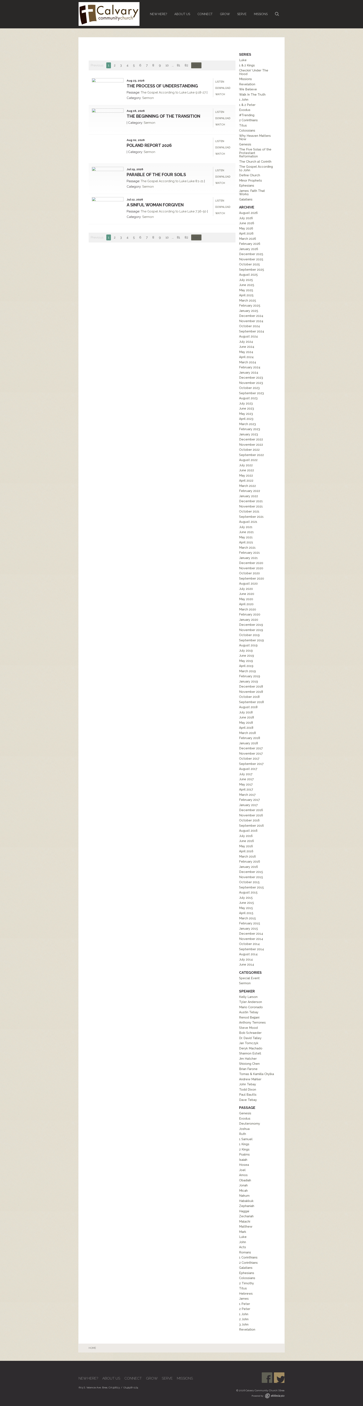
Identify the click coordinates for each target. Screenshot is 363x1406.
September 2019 (251, 640)
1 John (243, 99)
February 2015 (249, 923)
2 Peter (244, 1309)
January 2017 (248, 805)
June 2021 (246, 532)
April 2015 (246, 913)
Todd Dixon (247, 1089)
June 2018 (246, 717)
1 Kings (244, 1144)
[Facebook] (267, 1377)
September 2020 (251, 578)
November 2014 (251, 939)
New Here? (158, 14)
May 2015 (246, 908)
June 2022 (246, 470)
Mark (242, 1232)
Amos (243, 1175)
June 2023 (246, 408)
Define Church (249, 175)
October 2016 (249, 820)
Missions (261, 14)
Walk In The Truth (252, 94)
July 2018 (246, 712)
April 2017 (246, 789)
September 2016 (251, 826)
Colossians (247, 130)
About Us (182, 14)
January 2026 (248, 249)
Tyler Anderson (250, 1002)
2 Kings (244, 1149)
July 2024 (246, 342)
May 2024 (246, 352)
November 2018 (251, 692)
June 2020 (246, 594)
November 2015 (251, 877)
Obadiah (245, 1180)
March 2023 (247, 424)
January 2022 (248, 496)
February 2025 (249, 305)
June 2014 (246, 964)
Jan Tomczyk (248, 1043)
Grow (225, 14)
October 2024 (249, 326)
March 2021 (247, 547)
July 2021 (246, 527)
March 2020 (247, 609)
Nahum (244, 1196)
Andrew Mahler (250, 1079)
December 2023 (251, 378)
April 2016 (246, 851)
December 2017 (251, 748)
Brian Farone (248, 1069)
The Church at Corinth (255, 161)
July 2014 (246, 959)
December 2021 (251, 501)
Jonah (243, 1185)
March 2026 (247, 239)
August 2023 (248, 398)
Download (222, 88)
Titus (243, 125)
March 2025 (247, 300)
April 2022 (246, 480)
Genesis (245, 144)
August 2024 (248, 336)
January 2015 (248, 928)
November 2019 (251, 630)
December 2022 (251, 439)
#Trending (246, 115)
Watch (220, 94)
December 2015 (251, 872)
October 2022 (249, 450)
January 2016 (248, 867)
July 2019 (246, 650)
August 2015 (248, 892)
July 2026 (246, 218)
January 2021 (248, 558)
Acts (242, 1247)
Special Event (249, 978)
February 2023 (249, 429)
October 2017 (249, 758)
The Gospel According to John (256, 168)
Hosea (244, 1165)
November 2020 (251, 568)
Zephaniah (246, 1206)
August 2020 (248, 583)
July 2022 (246, 465)
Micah (243, 1191)
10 (167, 65)
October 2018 (249, 697)
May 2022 (246, 475)
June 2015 (246, 903)
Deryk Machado (250, 1048)
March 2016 (247, 856)
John (242, 1242)
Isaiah (243, 1160)
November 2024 (251, 321)
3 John (244, 1324)
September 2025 (251, 269)
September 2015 (251, 887)
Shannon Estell (250, 1053)
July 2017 (246, 774)
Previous (97, 65)
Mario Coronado (251, 1007)
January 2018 (248, 743)
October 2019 (249, 635)
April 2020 (246, 604)
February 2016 (249, 861)
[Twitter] (279, 1377)
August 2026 (248, 213)
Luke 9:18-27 (196, 92)
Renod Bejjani (249, 1017)
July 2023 (246, 403)
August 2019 (248, 645)
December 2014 (251, 934)
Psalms (244, 1154)
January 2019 (248, 681)
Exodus (244, 110)
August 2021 (248, 522)
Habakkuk (246, 1201)
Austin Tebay (248, 1012)
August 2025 (248, 275)
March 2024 (247, 362)
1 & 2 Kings (247, 65)
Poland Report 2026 (149, 145)
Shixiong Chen (249, 1064)
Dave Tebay (248, 1100)
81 (178, 65)
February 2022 (249, 491)
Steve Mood (248, 1028)
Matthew (245, 1226)
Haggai (244, 1211)
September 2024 (251, 331)
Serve (242, 14)
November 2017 (251, 753)
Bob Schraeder (250, 1033)
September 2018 (251, 702)
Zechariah (246, 1216)
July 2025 (246, 280)
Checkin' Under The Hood (253, 72)
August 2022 (248, 460)
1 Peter (244, 1304)
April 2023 (246, 419)
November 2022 (251, 445)
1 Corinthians (248, 1257)
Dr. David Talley (250, 1038)
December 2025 (251, 254)
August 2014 (248, 954)
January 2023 (248, 434)
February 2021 (249, 553)
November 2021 (251, 506)
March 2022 (247, 486)
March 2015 (247, 918)
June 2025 (246, 285)
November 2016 (251, 815)
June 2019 (246, 656)
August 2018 (248, 707)
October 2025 (249, 264)
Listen (219, 81)
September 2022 (251, 455)
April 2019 (246, 666)
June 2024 (246, 347)
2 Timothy (246, 1283)
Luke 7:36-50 (196, 211)
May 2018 (246, 723)
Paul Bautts (247, 1094)
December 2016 (251, 810)
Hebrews (246, 1293)
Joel (242, 1170)
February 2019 (249, 676)
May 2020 (246, 599)
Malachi (244, 1221)
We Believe (248, 89)
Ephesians (246, 185)
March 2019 (247, 671)
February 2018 (249, 738)
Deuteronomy (249, 1123)
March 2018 (247, 733)
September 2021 (251, 517)
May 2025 (246, 290)
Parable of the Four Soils (156, 174)
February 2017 (249, 800)
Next (196, 65)
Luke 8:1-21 (195, 181)
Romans (245, 1252)
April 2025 (246, 295)
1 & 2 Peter (247, 105)
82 (186, 65)
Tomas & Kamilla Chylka (256, 1074)
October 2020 (249, 573)
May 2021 (246, 537)
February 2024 (249, 367)
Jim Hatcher (248, 1059)
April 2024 (246, 357)
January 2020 (248, 620)
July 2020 (246, 589)
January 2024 (248, 372)
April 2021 (246, 542)
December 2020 (251, 563)
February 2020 (249, 614)
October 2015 (249, 882)
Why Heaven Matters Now (255, 137)
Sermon (148, 98)
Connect (205, 14)
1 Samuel (246, 1139)
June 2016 (246, 841)
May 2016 (246, 846)
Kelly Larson (248, 997)
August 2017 (248, 769)
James (244, 1299)
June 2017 (246, 779)
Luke (243, 60)
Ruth (242, 1134)
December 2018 (251, 686)
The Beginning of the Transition (163, 116)
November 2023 (251, 383)
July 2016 (246, 836)
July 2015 (246, 898)
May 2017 (246, 784)
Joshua (244, 1129)
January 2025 (248, 311)
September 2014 (251, 949)
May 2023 (246, 414)
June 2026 (246, 223)
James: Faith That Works (252, 192)
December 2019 (251, 625)
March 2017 (247, 795)
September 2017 (251, 764)
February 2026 (249, 244)
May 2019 (246, 661)
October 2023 (249, 388)
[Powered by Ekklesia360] (274, 1395)
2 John (244, 1319)
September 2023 (251, 393)
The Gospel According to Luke (164, 92)
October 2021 (249, 511)
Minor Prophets (250, 180)
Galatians (246, 199)
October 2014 (249, 944)
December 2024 (251, 316)
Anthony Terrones (252, 1022)
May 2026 (246, 228)
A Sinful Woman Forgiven (155, 204)
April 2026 (246, 233)
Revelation (247, 84)
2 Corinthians (248, 120)
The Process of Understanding (162, 85)
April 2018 (246, 728)
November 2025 (251, 259)
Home (92, 1348)
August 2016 (248, 831)
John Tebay (247, 1084)
